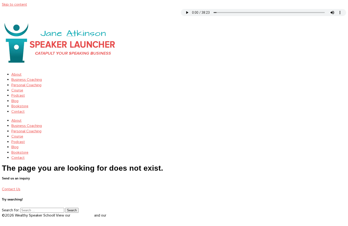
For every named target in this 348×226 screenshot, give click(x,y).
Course (17, 90)
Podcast (18, 95)
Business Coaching (26, 79)
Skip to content (14, 4)
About (16, 74)
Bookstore (19, 106)
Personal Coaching (26, 85)
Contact (18, 111)
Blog (14, 101)
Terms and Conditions (125, 215)
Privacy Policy (82, 215)
